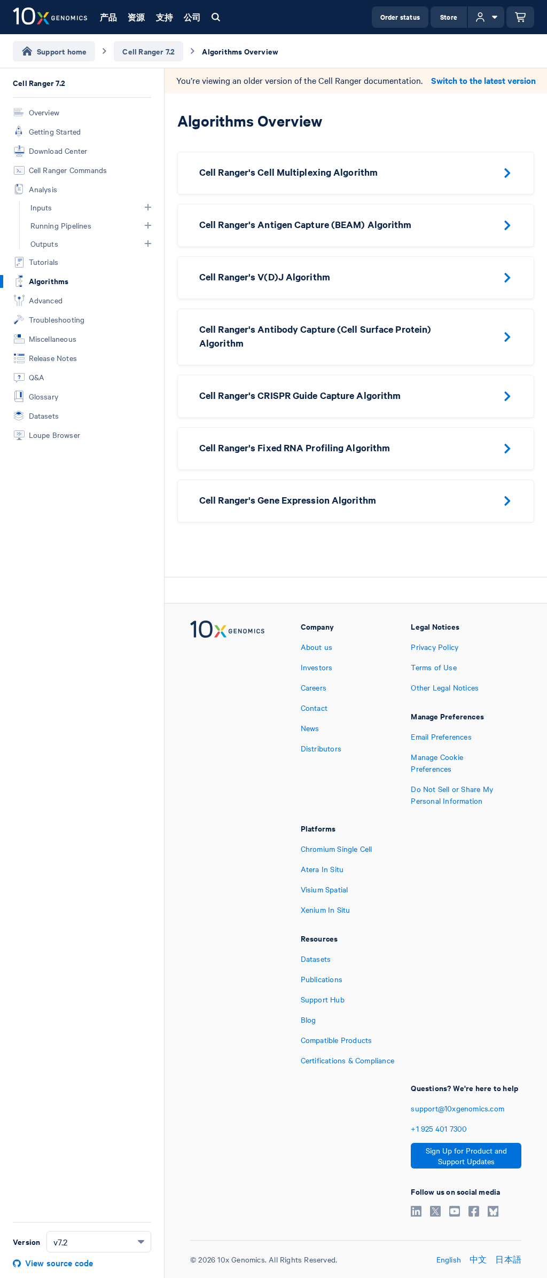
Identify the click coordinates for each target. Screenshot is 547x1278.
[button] (148, 207)
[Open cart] (520, 17)
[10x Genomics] (227, 713)
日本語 (508, 1259)
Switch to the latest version (483, 80)
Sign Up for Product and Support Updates (466, 1155)
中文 (478, 1259)
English (448, 1259)
